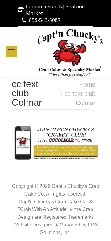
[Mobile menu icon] (11, 51)
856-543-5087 (44, 20)
